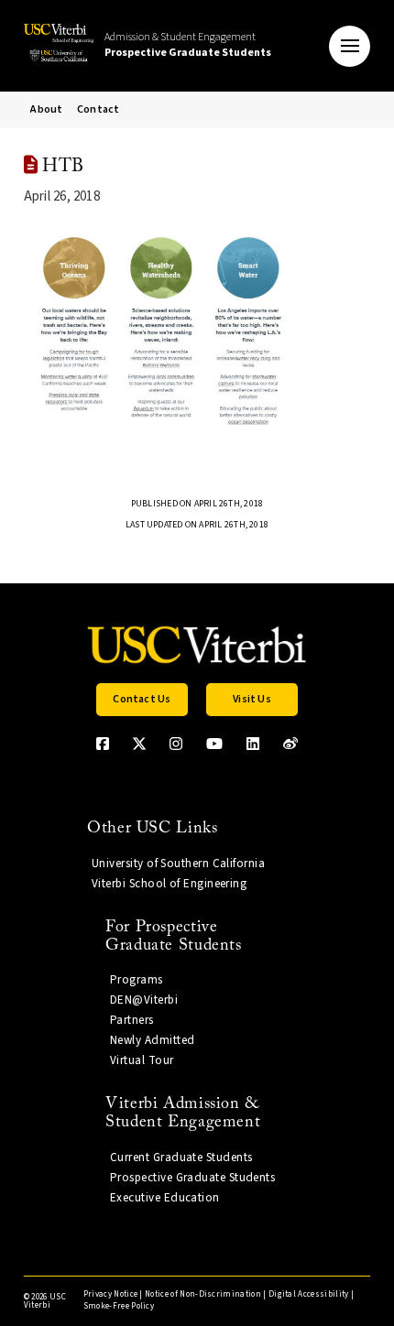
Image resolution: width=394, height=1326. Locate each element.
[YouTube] (214, 743)
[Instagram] (176, 743)
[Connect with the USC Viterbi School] (290, 743)
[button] (349, 46)
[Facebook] (102, 743)
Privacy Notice (110, 1294)
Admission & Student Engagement (187, 44)
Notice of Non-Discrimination (203, 1294)
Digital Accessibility (308, 1294)
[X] (139, 743)
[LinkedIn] (253, 743)
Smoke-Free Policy (118, 1306)
